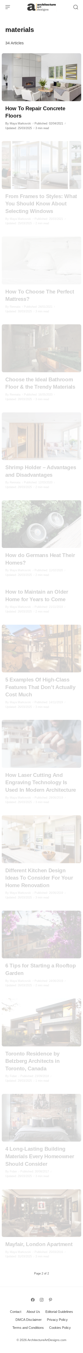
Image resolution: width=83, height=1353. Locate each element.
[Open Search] (75, 7)
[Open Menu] (7, 7)
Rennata (15, 306)
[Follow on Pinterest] (50, 1300)
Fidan (13, 1076)
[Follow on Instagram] (42, 1300)
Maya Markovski (20, 123)
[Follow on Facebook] (33, 1300)
